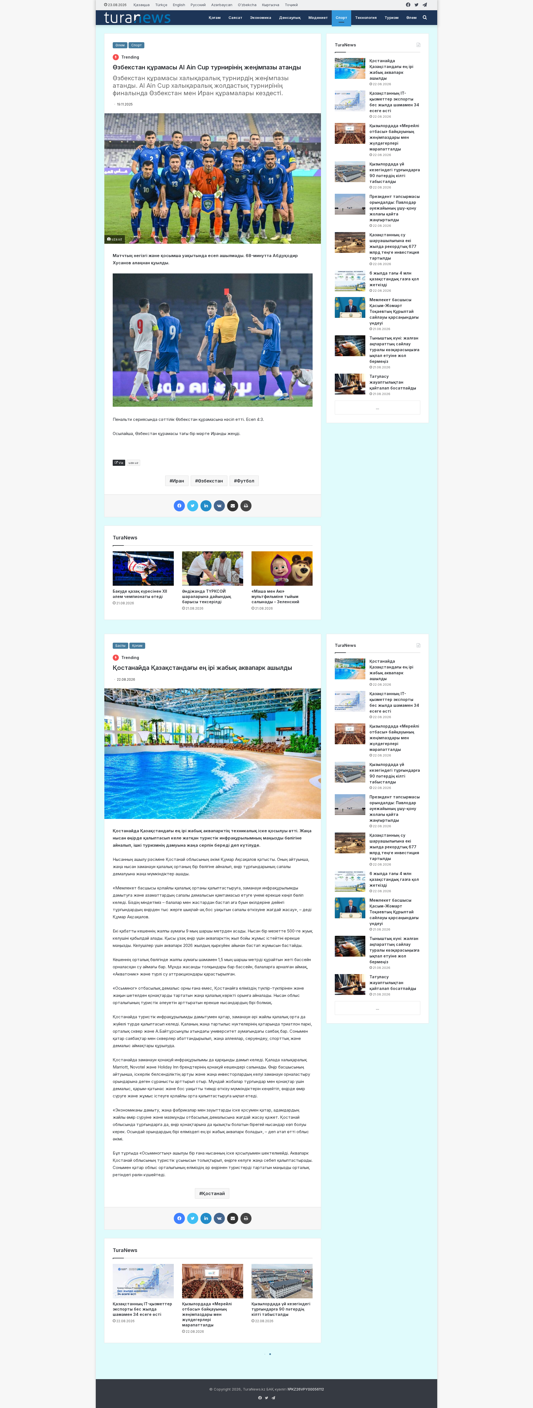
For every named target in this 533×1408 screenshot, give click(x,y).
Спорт (341, 17)
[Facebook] (179, 505)
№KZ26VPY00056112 (306, 1389)
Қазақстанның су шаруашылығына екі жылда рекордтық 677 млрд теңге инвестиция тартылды (394, 246)
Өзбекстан (210, 481)
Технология (366, 17)
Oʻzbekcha (247, 4)
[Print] (246, 505)
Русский (198, 4)
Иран (178, 481)
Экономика (260, 17)
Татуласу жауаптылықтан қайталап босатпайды (392, 382)
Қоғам (215, 17)
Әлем (411, 17)
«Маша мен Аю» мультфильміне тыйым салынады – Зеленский (275, 596)
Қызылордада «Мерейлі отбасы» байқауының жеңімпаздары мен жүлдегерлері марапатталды (394, 137)
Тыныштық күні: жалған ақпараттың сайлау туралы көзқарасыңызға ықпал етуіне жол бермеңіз (394, 350)
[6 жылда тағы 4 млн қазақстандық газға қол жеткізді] (350, 280)
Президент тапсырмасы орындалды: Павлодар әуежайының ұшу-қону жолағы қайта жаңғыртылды (394, 208)
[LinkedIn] (206, 505)
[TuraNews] (137, 17)
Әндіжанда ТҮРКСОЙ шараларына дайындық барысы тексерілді (206, 596)
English (179, 4)
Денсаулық (290, 17)
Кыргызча (270, 4)
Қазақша (142, 4)
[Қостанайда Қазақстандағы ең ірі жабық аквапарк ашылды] (350, 68)
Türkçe (161, 4)
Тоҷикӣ (291, 4)
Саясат (235, 17)
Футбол (245, 481)
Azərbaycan (221, 4)
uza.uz (133, 463)
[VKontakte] (219, 505)
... (377, 408)
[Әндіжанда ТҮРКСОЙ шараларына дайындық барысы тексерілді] (212, 568)
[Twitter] (192, 505)
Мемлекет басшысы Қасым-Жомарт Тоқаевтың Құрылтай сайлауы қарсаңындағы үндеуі (394, 311)
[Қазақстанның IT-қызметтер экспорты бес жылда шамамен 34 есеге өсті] (350, 100)
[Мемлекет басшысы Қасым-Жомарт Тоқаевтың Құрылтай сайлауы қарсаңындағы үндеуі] (350, 307)
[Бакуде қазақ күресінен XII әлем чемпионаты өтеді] (143, 568)
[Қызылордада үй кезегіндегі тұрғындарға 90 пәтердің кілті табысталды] (350, 171)
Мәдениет (318, 17)
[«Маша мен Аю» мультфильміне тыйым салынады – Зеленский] (282, 568)
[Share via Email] (232, 505)
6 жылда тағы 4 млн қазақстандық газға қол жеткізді (394, 279)
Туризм (391, 17)
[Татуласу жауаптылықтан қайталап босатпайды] (350, 384)
